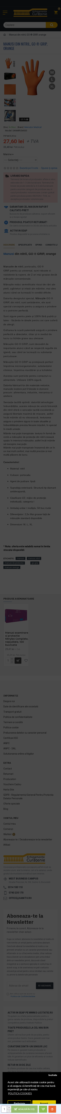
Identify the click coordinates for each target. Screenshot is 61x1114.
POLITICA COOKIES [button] (20, 1093)
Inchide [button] (52, 1075)
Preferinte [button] (19, 1103)
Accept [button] (44, 1103)
